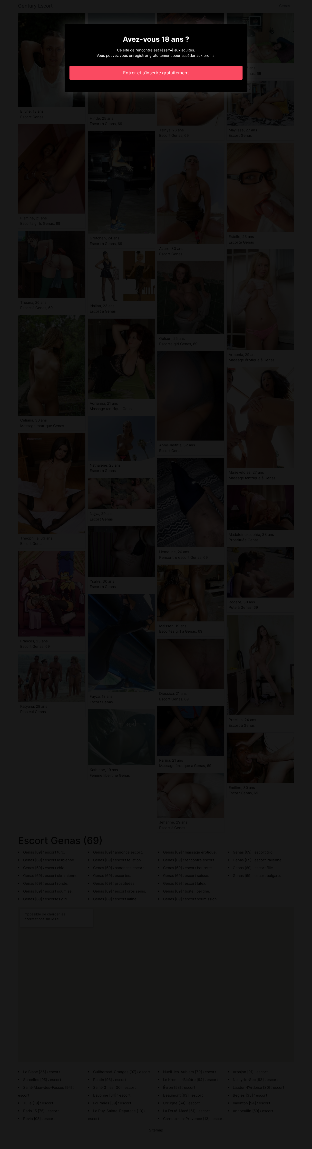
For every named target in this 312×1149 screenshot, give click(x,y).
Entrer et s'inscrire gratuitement (156, 72)
